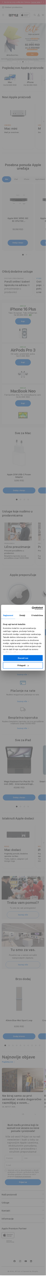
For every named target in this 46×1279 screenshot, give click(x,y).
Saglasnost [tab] (8, 615)
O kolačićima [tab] (37, 615)
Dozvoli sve (23, 658)
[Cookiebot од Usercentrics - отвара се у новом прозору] (32, 608)
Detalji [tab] (22, 615)
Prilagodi (21, 665)
